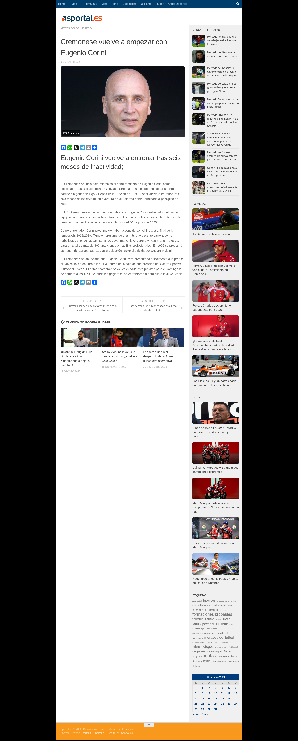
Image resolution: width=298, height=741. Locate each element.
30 (209, 709)
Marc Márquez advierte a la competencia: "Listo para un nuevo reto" (215, 507)
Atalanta (195, 601)
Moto (104, 3)
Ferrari (212, 609)
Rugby (160, 3)
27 (235, 703)
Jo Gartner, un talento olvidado (212, 234)
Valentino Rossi (224, 661)
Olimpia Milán (199, 651)
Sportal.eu (99, 733)
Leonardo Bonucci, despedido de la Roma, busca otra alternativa (158, 356)
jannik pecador (203, 624)
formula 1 (199, 619)
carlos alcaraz (204, 605)
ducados (197, 609)
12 (229, 693)
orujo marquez (215, 651)
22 (202, 703)
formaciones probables (212, 614)
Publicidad (128, 729)
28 (195, 709)
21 (195, 703)
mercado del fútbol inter (201, 642)
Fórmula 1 (90, 3)
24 (215, 703)
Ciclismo (146, 3)
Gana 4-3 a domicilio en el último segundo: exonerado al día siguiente (222, 171)
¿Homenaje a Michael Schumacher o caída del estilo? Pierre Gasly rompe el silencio (213, 345)
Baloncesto (130, 3)
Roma (226, 656)
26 (229, 703)
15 (202, 698)
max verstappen (207, 633)
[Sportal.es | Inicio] (81, 18)
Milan (196, 646)
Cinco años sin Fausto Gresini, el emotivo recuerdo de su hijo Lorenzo (214, 432)
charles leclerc (219, 605)
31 (215, 709)
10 (215, 693)
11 (222, 693)
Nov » (205, 714)
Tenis (115, 3)
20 (235, 698)
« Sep (195, 714)
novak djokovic (222, 647)
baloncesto (210, 600)
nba (214, 647)
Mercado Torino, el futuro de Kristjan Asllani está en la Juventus (222, 40)
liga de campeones (209, 629)
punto (208, 655)
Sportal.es (127, 733)
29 (202, 709)
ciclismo (230, 605)
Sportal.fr (113, 733)
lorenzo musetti (223, 629)
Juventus (222, 624)
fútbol (211, 619)
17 (215, 698)
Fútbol (74, 3)
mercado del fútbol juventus (221, 642)
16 (209, 698)
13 (235, 693)
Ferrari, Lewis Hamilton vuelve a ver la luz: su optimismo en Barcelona (213, 270)
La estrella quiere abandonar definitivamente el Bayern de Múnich (222, 187)
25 (222, 703)
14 (195, 698)
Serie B (199, 661)
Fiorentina (221, 610)
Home (61, 3)
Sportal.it (86, 733)
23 (209, 703)
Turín (214, 661)
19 (229, 698)
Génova (219, 619)
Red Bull (218, 657)
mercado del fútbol (77, 28)
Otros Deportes (177, 3)
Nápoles (233, 646)
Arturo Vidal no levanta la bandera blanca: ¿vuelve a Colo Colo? (120, 356)
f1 (205, 609)
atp (200, 601)
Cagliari (221, 601)
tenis (207, 661)
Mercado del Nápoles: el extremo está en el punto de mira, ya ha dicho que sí (223, 72)
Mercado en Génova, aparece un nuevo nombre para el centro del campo (222, 156)
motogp (206, 647)
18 (222, 698)
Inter (226, 619)
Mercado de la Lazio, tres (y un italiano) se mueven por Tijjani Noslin (222, 87)
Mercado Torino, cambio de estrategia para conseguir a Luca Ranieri (223, 103)
